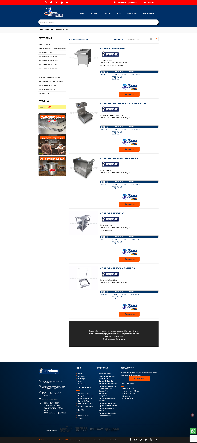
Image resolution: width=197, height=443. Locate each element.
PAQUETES (45, 107)
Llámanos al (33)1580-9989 (126, 2)
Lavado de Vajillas (105, 416)
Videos (80, 418)
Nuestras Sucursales (85, 398)
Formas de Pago (84, 401)
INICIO (82, 13)
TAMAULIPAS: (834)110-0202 (55, 413)
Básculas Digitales (128, 393)
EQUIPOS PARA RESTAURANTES (48, 60)
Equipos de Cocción (106, 381)
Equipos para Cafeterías (107, 386)
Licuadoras (126, 396)
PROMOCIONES (132, 13)
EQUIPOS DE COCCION (45, 52)
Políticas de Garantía (85, 403)
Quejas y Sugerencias (85, 406)
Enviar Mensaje (139, 379)
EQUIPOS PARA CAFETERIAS (47, 73)
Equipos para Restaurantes (108, 406)
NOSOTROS (107, 13)
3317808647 (150, 2)
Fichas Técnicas (83, 415)
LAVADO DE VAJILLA (44, 93)
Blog (80, 381)
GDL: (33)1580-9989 (51, 403)
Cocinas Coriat (127, 399)
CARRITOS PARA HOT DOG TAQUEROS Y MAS (52, 48)
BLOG (119, 13)
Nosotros (81, 376)
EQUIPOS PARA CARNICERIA (47, 85)
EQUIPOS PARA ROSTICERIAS (47, 89)
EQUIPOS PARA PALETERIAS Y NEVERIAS (50, 81)
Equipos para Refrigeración (103, 394)
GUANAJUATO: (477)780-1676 (53, 409)
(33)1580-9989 (117, 336)
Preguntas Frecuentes (86, 396)
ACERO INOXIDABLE (44, 44)
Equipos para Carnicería (107, 403)
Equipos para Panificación (108, 383)
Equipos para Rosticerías (107, 413)
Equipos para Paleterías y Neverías (107, 399)
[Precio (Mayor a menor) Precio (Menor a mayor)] (135, 39)
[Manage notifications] (192, 415)
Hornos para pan (128, 388)
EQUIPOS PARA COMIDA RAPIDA (48, 65)
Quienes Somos (83, 393)
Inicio (80, 373)
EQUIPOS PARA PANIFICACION (47, 56)
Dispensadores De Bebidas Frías (105, 390)
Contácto (81, 384)
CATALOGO (93, 13)
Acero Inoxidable (105, 373)
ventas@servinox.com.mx (116, 339)
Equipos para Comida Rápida (106, 409)
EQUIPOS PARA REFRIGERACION (48, 69)
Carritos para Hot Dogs (130, 391)
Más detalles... (129, 94)
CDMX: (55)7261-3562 (52, 405)
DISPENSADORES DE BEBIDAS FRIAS (49, 77)
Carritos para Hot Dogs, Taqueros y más (107, 377)
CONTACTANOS (148, 13)
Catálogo (81, 379)
